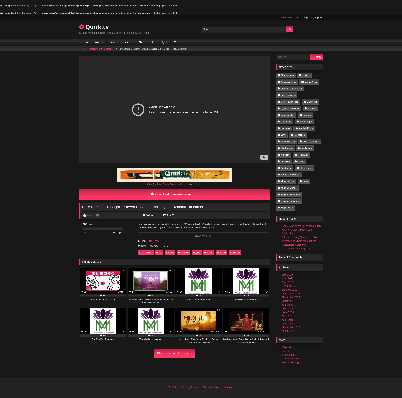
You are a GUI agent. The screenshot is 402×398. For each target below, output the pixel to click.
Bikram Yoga (311, 82)
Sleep (301, 161)
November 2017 (291, 327)
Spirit (127, 42)
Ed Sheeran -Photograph (296, 248)
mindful (210, 252)
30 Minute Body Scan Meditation (300, 237)
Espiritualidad (287, 115)
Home (86, 42)
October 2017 (289, 331)
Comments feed (291, 358)
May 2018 (287, 316)
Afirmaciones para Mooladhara (299, 241)
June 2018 (288, 312)
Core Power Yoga (289, 101)
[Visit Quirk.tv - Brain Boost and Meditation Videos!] (174, 175)
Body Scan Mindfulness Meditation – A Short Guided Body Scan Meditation (302, 230)
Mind (97, 42)
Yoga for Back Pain (290, 194)
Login (305, 17)
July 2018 (287, 308)
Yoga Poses (287, 207)
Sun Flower (154, 241)
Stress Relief (306, 168)
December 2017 (291, 323)
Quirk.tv (96, 27)
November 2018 (291, 297)
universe (236, 252)
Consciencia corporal (294, 244)
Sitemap (228, 387)
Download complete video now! (176, 194)
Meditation (95, 49)
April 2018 (287, 320)
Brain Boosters (288, 95)
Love (283, 135)
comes (171, 252)
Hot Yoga (285, 128)
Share (170, 214)
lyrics (198, 252)
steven (223, 252)
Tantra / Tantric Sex (290, 174)
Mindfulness (109, 49)
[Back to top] (392, 389)
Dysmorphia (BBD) (290, 108)
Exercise (307, 115)
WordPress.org (290, 362)
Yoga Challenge (289, 188)
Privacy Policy (190, 387)
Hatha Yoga (306, 121)
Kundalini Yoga (306, 128)
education (185, 252)
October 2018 (289, 301)
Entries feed (288, 354)
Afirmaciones (287, 75)
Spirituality (286, 168)
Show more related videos (174, 353)
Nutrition (285, 154)
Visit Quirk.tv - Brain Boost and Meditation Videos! (174, 184)
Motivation (307, 148)
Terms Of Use (210, 387)
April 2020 (287, 278)
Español (312, 108)
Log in (285, 351)
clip (160, 252)
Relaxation (303, 154)
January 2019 (289, 289)
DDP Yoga (312, 101)
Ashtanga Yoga (288, 82)
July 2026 (287, 274)
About (149, 214)
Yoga (305, 181)
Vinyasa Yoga (287, 181)
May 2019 (287, 282)
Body (112, 42)
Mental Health (288, 141)
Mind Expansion (311, 141)
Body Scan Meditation (292, 88)
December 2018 (291, 293)
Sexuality (285, 161)
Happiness (286, 121)
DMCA (172, 387)
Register (318, 17)
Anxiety (306, 75)
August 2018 (289, 304)
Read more (201, 236)
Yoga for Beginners (290, 201)
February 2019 (290, 286)
